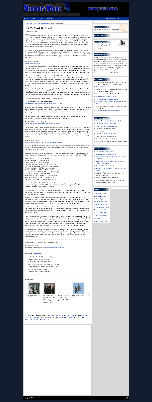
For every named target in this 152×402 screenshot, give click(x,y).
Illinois (117, 61)
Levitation (124, 61)
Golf (114, 65)
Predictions (64, 317)
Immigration (36, 317)
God (26, 317)
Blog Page (34, 15)
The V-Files (65, 15)
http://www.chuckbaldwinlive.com (54, 247)
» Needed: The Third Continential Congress (42, 257)
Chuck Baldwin (45, 23)
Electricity (112, 63)
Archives (75, 15)
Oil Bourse (110, 59)
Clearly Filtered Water (100, 215)
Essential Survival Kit (100, 210)
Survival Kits (97, 218)
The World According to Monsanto (106, 123)
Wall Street (43, 319)
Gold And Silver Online (100, 221)
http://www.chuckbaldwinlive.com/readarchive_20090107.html (43, 103)
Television (36, 319)
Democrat (102, 72)
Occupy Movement (116, 70)
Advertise (49, 18)
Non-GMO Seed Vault (100, 213)
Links (41, 18)
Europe (74, 315)
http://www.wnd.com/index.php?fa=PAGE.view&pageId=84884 (43, 142)
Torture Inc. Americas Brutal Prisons (106, 134)
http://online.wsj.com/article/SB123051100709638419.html (42, 124)
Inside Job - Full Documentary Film (106, 126)
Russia (78, 317)
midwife (106, 63)
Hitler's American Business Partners (106, 139)
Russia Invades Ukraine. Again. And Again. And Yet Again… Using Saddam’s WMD (35, 299)
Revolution (72, 317)
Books (48, 315)
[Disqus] (57, 360)
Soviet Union (85, 317)
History (30, 317)
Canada (57, 315)
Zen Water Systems (99, 199)
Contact (33, 18)
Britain (53, 315)
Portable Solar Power (100, 204)
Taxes (101, 67)
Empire (69, 315)
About (26, 18)
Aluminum (101, 63)
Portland (101, 57)
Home (26, 15)
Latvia (100, 61)
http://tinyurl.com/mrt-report (33, 63)
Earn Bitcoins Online (100, 193)
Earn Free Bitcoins (99, 196)
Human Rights (121, 63)
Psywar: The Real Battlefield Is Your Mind (108, 121)
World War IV (117, 59)
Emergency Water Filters (101, 207)
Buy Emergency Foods (100, 201)
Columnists (45, 15)
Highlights (55, 15)
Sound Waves (122, 57)
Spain (26, 319)
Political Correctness (109, 57)
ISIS (105, 68)
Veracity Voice (28, 23)
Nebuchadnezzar (110, 61)
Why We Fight (100, 131)
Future (85, 315)
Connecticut (109, 65)
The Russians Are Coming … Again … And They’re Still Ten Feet (49, 298)
